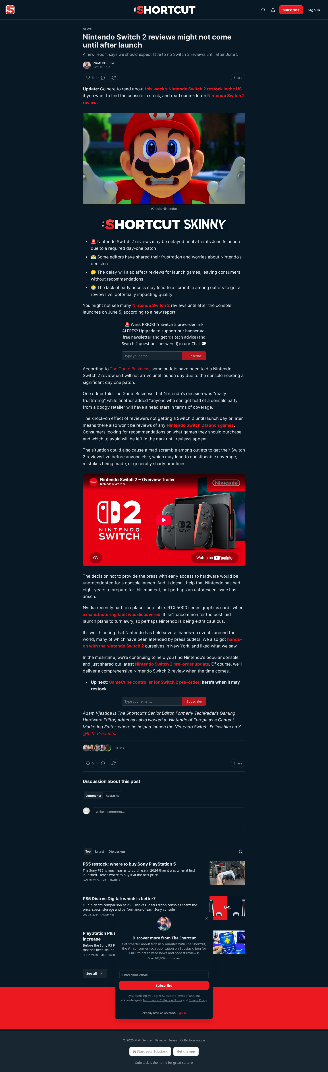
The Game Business (129, 368)
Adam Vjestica (103, 63)
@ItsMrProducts (99, 733)
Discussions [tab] (117, 851)
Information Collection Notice (162, 1000)
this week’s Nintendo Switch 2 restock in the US (193, 89)
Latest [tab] (99, 851)
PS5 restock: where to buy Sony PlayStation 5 (129, 864)
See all (91, 973)
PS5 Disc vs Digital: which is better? (119, 898)
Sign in (314, 10)
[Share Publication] (273, 9)
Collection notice (192, 1040)
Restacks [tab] (112, 796)
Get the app (186, 1051)
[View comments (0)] (102, 77)
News (87, 29)
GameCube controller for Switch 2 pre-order (154, 682)
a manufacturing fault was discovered (121, 614)
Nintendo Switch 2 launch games (200, 425)
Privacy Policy (198, 1000)
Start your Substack (152, 1051)
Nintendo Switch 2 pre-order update (172, 664)
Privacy (160, 1040)
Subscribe (291, 10)
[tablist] (102, 795)
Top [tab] (88, 851)
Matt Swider (111, 880)
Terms (173, 1040)
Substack (142, 1062)
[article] (164, 875)
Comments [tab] (93, 796)
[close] (206, 918)
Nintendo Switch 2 (151, 305)
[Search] (263, 9)
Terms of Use (185, 996)
